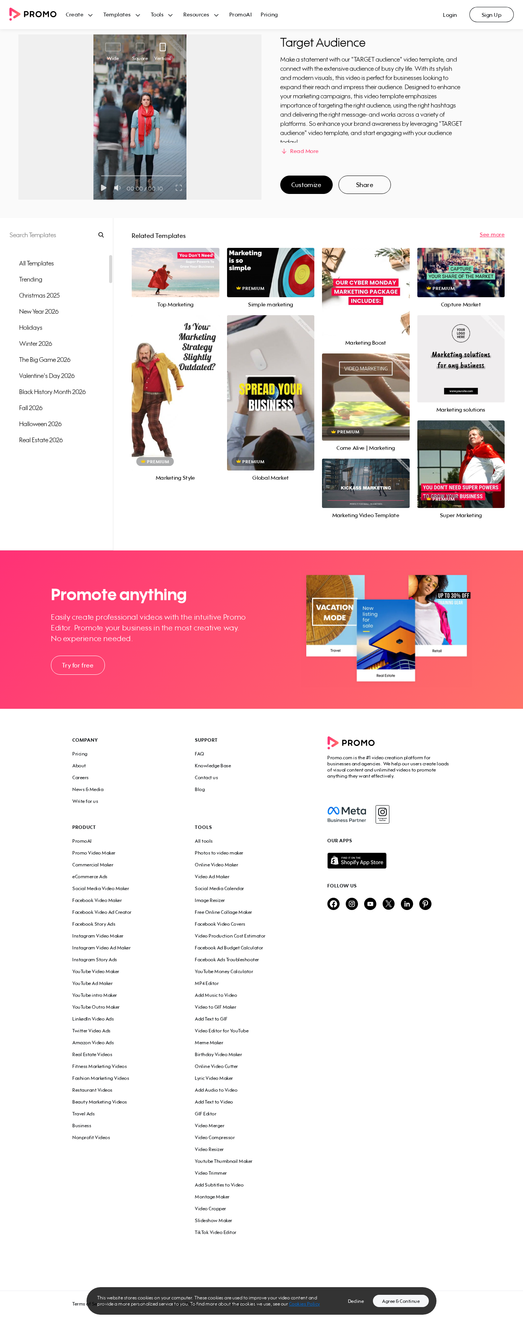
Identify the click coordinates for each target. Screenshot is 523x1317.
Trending (30, 279)
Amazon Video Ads (93, 1042)
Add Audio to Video (216, 1090)
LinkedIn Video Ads (93, 1019)
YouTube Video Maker (95, 971)
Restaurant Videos (92, 1090)
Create (74, 14)
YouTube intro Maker (94, 995)
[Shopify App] (389, 861)
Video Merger (209, 1125)
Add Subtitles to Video (219, 1185)
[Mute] (119, 188)
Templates (117, 14)
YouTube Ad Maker (92, 983)
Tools (157, 14)
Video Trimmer (211, 1173)
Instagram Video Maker (98, 936)
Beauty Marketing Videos (99, 1102)
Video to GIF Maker (215, 1007)
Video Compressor (215, 1137)
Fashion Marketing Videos (100, 1078)
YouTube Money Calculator (224, 971)
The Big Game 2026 (44, 359)
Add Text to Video (214, 1102)
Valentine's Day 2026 (47, 375)
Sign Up (492, 14)
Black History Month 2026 (52, 392)
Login (450, 14)
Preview (175, 264)
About (79, 765)
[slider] (101, 175)
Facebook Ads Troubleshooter (227, 959)
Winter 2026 (35, 343)
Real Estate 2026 (41, 440)
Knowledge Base (213, 765)
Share (365, 185)
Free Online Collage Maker (223, 912)
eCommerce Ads (90, 876)
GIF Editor (205, 1114)
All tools (204, 841)
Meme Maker (209, 1042)
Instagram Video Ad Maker (101, 948)
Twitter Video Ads (91, 1031)
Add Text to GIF (211, 1019)
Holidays (30, 327)
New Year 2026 (39, 311)
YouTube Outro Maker (96, 1007)
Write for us (85, 801)
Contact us (206, 777)
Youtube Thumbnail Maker (224, 1161)
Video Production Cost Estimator (230, 936)
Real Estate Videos (92, 1054)
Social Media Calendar (219, 888)
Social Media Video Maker (100, 888)
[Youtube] (370, 904)
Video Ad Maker (212, 876)
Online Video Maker (216, 865)
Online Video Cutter (216, 1066)
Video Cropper (210, 1208)
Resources (196, 14)
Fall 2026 (30, 408)
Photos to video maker (219, 853)
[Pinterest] (425, 904)
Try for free (77, 665)
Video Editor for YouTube (221, 1031)
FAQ (199, 754)
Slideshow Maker (213, 1220)
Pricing (269, 14)
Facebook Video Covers (220, 924)
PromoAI (240, 14)
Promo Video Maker (94, 853)
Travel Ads (83, 1114)
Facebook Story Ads (93, 924)
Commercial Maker (92, 865)
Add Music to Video (216, 995)
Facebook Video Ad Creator (102, 912)
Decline (356, 1301)
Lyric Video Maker (214, 1078)
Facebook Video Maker (97, 900)
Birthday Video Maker (218, 1054)
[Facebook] (346, 814)
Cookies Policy (304, 1304)
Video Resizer (209, 1149)
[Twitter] (388, 904)
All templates (36, 263)
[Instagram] (382, 814)
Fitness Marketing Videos (99, 1066)
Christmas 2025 (39, 295)
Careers (80, 777)
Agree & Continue (401, 1301)
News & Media (87, 789)
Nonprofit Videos (91, 1137)
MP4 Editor (207, 983)
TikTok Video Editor (216, 1232)
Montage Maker (212, 1197)
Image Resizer (210, 900)
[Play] (103, 187)
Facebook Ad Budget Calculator (229, 948)
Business (81, 1125)
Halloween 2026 (40, 424)
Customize (306, 185)
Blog (200, 789)
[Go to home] (37, 15)
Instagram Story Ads (94, 959)
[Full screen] (179, 188)
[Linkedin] (407, 904)
